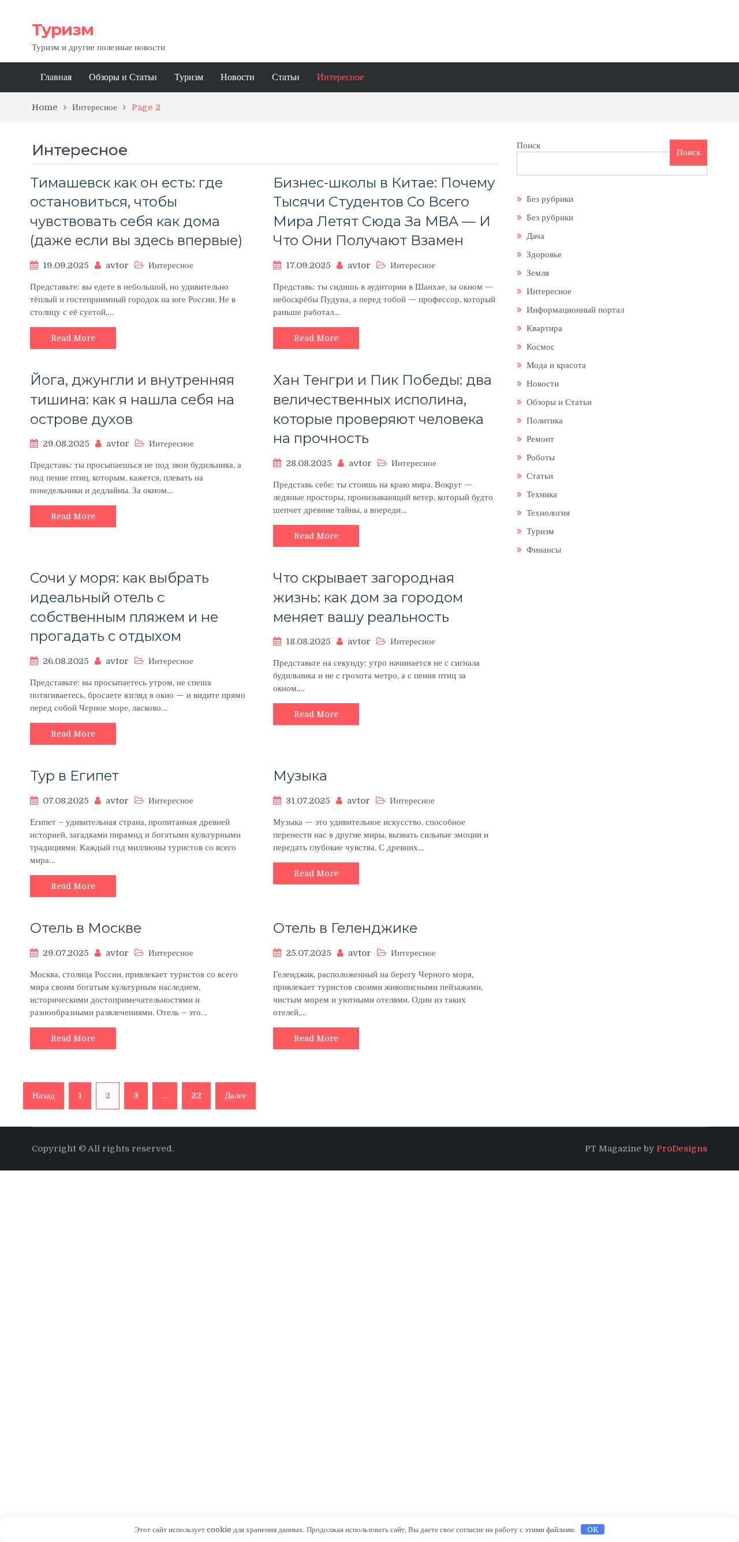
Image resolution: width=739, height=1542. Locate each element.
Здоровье (544, 254)
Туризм (63, 29)
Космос (541, 347)
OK (593, 1529)
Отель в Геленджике (345, 928)
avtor (117, 265)
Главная (56, 77)
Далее (236, 1095)
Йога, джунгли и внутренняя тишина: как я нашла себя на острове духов (132, 399)
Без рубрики (550, 199)
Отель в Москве (85, 928)
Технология (548, 513)
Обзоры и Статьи (123, 77)
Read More (73, 338)
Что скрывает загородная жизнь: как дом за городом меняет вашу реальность (368, 597)
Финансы (544, 550)
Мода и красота (556, 365)
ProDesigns (681, 1148)
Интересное (340, 77)
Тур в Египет (74, 775)
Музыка (300, 775)
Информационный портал (575, 310)
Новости (238, 77)
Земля (538, 273)
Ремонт (540, 439)
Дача (535, 236)
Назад (43, 1095)
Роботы (541, 457)
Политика (545, 420)
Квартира (544, 328)
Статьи (286, 77)
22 (196, 1095)
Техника (542, 494)
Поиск (528, 145)
